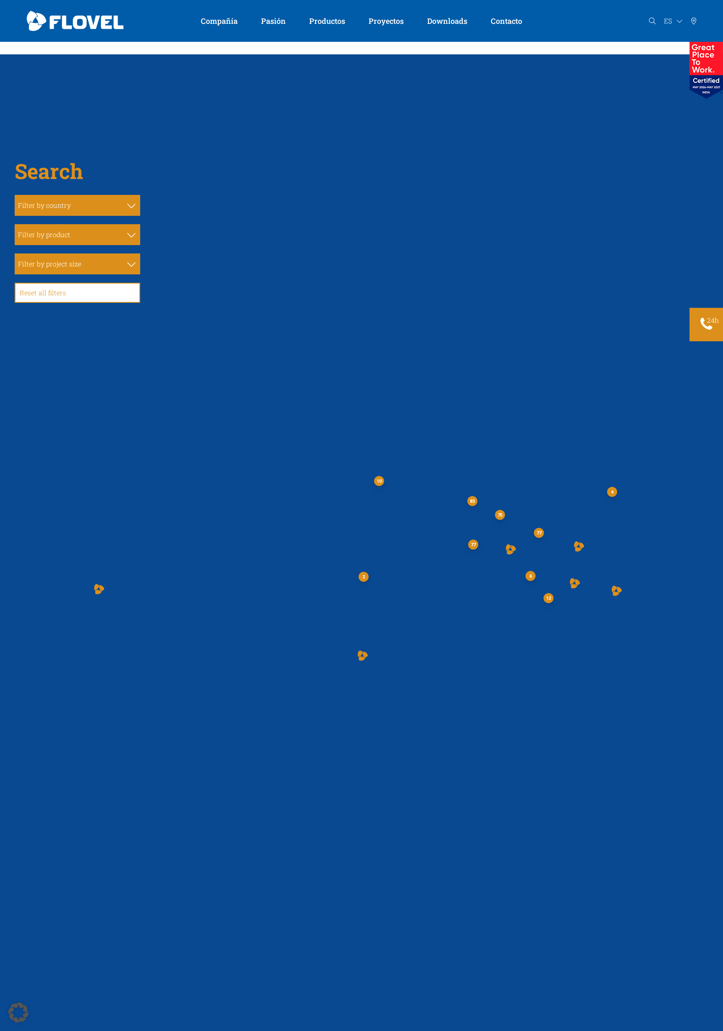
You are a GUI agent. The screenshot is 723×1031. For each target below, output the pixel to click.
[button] (363, 655)
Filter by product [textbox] (44, 234)
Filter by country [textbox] (44, 205)
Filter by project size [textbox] (49, 263)
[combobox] (77, 205)
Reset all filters (43, 292)
